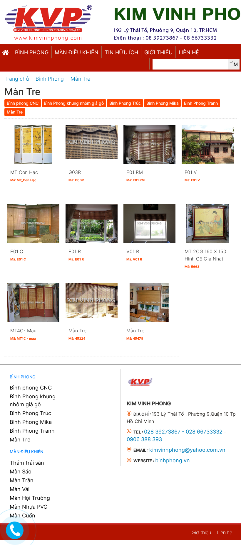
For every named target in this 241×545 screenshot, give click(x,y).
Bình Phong (31, 52)
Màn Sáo (20, 471)
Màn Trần (22, 480)
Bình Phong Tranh (32, 431)
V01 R (134, 254)
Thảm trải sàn (27, 463)
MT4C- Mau (23, 334)
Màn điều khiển (76, 52)
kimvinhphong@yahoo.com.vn (187, 450)
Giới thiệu (158, 52)
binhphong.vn (172, 460)
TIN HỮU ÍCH (121, 52)
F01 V (192, 175)
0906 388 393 (144, 439)
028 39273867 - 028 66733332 (183, 432)
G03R (76, 175)
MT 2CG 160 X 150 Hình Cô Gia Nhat (205, 258)
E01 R (76, 254)
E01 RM (135, 175)
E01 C (18, 254)
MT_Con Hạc (24, 175)
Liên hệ (189, 52)
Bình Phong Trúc (30, 413)
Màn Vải (19, 489)
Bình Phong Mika (31, 422)
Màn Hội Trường (30, 498)
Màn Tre (77, 334)
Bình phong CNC (31, 388)
